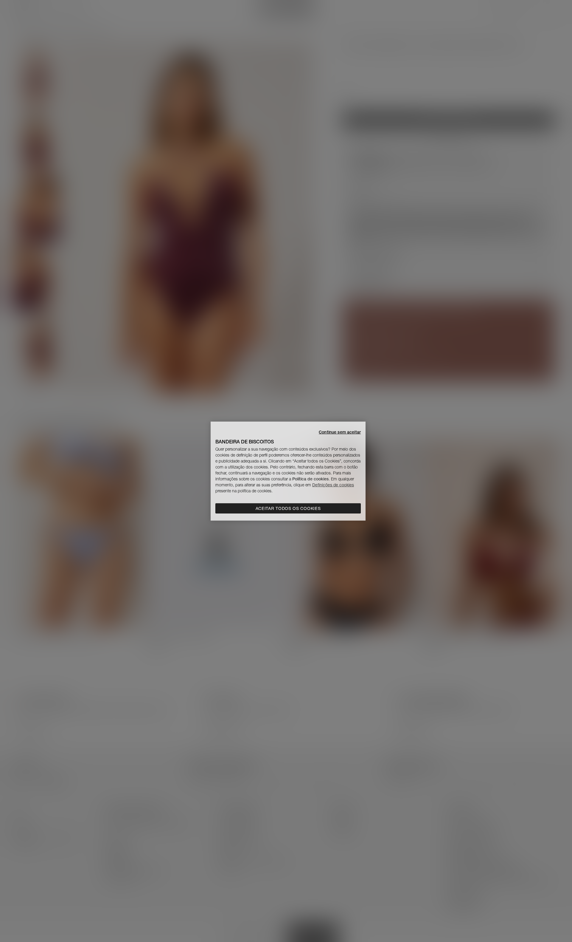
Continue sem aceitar (340, 431)
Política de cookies (310, 479)
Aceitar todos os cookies (288, 508)
